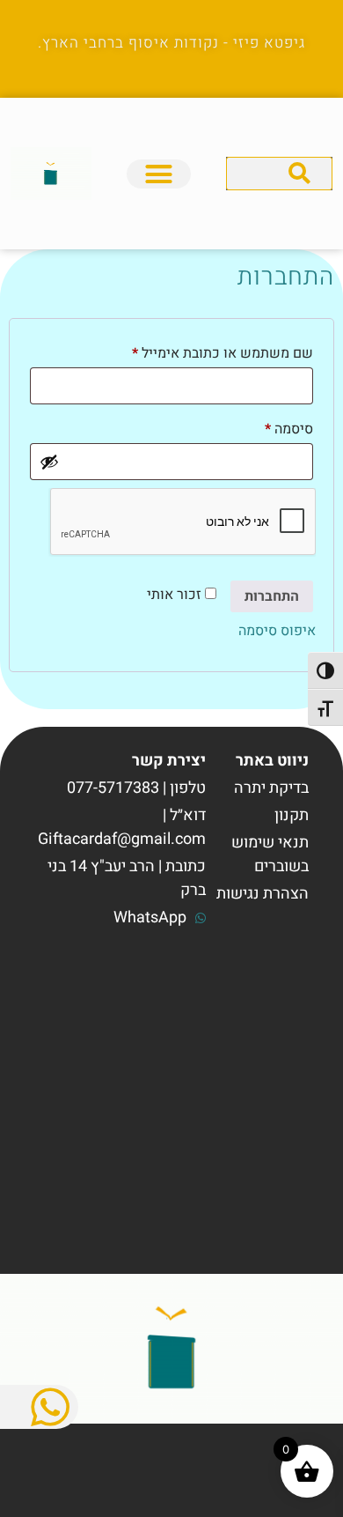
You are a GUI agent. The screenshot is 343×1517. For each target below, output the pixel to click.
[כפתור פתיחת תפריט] (158, 174)
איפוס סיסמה (277, 630)
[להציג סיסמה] (49, 461)
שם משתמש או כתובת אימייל (209, 351)
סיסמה (275, 427)
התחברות (271, 596)
